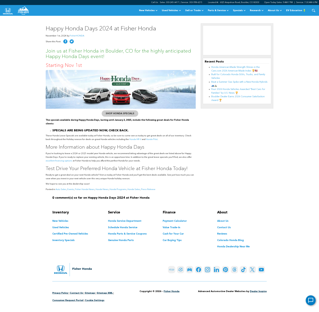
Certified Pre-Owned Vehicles (70, 234)
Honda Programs (117, 189)
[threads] (234, 269)
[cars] (171, 269)
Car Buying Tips (172, 240)
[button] (313, 10)
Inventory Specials (63, 240)
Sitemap (90, 293)
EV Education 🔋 (296, 10)
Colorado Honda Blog (230, 240)
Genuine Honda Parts (121, 240)
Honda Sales (133, 189)
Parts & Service (217, 10)
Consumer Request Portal (67, 300)
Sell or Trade (193, 10)
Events (70, 189)
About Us (273, 10)
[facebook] (198, 269)
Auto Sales (60, 189)
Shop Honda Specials (120, 113)
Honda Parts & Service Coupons (127, 234)
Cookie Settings (94, 300)
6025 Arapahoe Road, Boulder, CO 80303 (239, 2)
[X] (252, 269)
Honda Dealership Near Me (233, 247)
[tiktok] (243, 269)
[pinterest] (225, 269)
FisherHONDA (77, 36)
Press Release (148, 189)
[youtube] (261, 269)
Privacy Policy (60, 293)
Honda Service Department (124, 221)
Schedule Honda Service (122, 228)
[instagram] (207, 269)
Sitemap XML (105, 293)
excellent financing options (59, 161)
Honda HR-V (135, 139)
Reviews (222, 234)
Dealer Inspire (258, 291)
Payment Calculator (175, 221)
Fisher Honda (171, 291)
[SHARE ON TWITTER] (72, 41)
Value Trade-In (171, 228)
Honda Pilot (152, 139)
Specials (238, 10)
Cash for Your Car (173, 234)
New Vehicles (147, 10)
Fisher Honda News (85, 189)
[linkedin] (216, 269)
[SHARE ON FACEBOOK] (65, 41)
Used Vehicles (170, 10)
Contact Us (224, 228)
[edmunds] (189, 269)
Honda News (102, 189)
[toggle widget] (311, 300)
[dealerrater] (180, 269)
